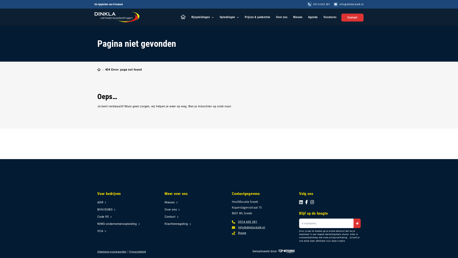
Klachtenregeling (176, 224)
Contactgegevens (246, 194)
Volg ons (306, 194)
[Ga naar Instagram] (312, 202)
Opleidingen (227, 17)
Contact (352, 17)
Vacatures (329, 17)
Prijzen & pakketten (257, 17)
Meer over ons (176, 194)
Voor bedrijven (109, 194)
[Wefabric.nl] (286, 251)
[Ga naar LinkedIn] (301, 202)
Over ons (281, 17)
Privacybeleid (137, 251)
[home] (116, 17)
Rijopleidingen (200, 17)
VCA (100, 231)
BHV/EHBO (105, 209)
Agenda (313, 17)
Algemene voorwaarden (111, 251)
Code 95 (103, 216)
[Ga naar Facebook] (306, 202)
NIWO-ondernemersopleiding (117, 224)
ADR (100, 202)
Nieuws (298, 17)
